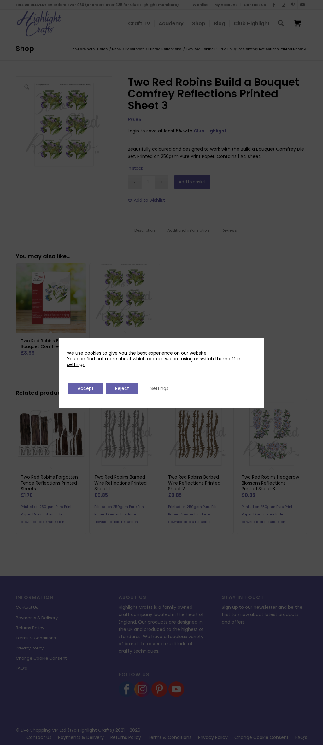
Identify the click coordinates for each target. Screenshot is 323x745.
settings (76, 364)
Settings (159, 388)
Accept (86, 388)
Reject (122, 388)
